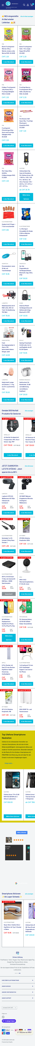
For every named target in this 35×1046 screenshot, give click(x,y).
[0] (31, 5)
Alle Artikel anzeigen (26, 16)
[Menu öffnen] (3, 5)
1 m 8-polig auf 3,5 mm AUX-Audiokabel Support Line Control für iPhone (26, 668)
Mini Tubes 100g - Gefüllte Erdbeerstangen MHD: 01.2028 (8, 174)
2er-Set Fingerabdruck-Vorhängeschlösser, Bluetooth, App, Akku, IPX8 (26, 270)
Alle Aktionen (29, 466)
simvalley (7, 435)
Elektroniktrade (7, 535)
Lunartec (5, 303)
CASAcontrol (6, 340)
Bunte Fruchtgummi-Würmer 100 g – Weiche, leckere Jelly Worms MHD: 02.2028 (8, 50)
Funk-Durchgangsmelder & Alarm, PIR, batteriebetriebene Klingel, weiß (8, 347)
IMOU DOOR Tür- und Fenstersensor (25, 710)
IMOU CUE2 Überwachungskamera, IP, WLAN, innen (26, 582)
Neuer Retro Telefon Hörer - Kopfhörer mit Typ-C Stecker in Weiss (12, 927)
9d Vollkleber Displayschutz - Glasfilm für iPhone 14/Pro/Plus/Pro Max (8, 622)
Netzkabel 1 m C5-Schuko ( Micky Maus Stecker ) (8, 540)
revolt (21, 340)
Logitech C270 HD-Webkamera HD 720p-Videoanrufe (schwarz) (8, 499)
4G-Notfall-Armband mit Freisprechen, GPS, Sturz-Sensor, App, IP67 (12, 439)
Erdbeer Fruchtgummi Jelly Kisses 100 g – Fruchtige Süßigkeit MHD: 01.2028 (8, 90)
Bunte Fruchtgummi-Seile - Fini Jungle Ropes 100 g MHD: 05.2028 (25, 50)
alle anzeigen (29, 894)
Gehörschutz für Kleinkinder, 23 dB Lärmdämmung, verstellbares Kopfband (24, 386)
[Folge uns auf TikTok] (3, 1017)
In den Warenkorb (8, 62)
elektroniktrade (7, 221)
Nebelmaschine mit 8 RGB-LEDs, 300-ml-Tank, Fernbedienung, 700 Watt (8, 309)
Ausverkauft (9, 594)
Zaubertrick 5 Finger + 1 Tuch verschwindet (8, 225)
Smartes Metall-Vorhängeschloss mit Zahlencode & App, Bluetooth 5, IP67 (25, 309)
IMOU (20, 577)
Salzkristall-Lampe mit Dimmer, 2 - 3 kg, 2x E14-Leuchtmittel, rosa (8, 385)
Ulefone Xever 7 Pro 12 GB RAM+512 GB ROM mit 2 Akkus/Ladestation (11, 797)
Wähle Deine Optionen (26, 197)
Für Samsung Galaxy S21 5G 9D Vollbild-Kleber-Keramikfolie (25, 621)
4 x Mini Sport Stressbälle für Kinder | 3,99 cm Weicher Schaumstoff (26, 232)
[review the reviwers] (21, 852)
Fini (3, 44)
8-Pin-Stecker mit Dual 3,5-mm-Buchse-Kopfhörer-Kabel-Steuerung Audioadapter (8, 669)
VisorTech (5, 263)
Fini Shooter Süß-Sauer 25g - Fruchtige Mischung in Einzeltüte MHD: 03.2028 (26, 123)
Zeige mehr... (9, 763)
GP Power (22, 535)
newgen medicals (24, 380)
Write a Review (21, 832)
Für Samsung (23, 617)
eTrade (21, 493)
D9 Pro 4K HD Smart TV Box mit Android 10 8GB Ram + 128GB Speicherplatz (8, 580)
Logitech (4, 493)
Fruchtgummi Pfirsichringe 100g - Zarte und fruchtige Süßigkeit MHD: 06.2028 (8, 132)
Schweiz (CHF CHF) (8, 1007)
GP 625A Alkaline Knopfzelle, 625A (24, 539)
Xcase (21, 303)
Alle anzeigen (29, 410)
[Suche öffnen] (24, 5)
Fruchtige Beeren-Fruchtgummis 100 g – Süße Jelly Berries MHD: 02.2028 (26, 90)
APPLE (4, 662)
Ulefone (22, 168)
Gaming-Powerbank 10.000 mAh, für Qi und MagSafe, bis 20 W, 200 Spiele (25, 346)
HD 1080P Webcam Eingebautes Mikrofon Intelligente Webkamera (26, 499)
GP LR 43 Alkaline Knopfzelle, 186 (7, 710)
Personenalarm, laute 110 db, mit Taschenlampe (8, 268)
